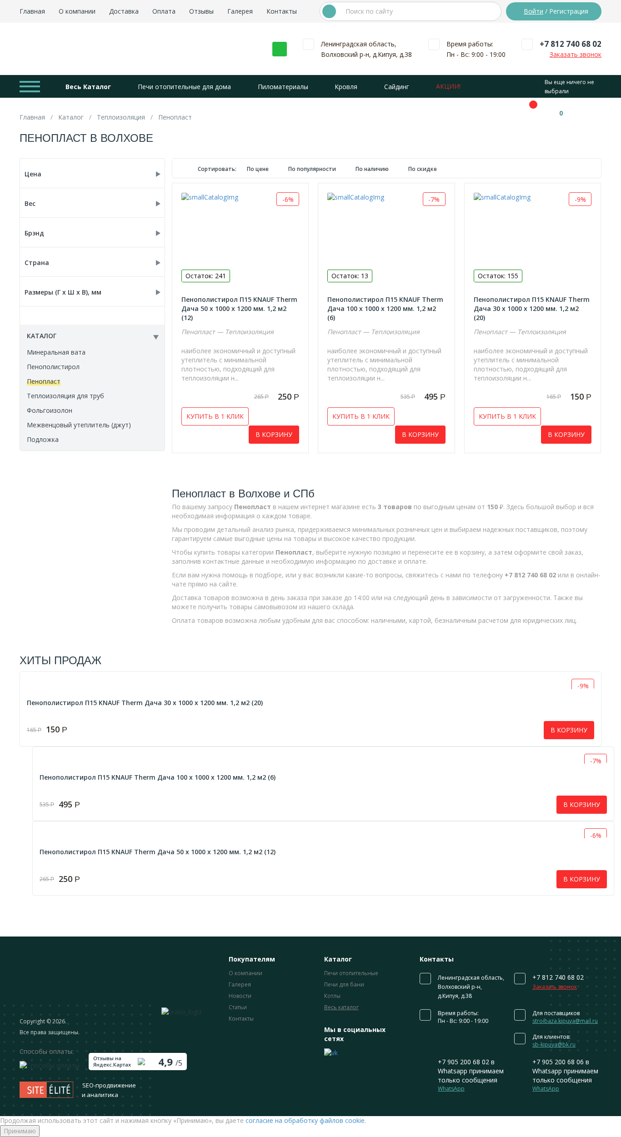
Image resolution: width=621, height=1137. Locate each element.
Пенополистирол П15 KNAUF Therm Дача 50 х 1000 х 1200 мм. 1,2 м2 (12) (239, 308)
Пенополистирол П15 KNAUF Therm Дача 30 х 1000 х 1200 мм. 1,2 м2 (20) (532, 308)
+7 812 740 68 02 (570, 44)
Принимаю (20, 1131)
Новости (240, 996)
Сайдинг (396, 86)
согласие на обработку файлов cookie (305, 1120)
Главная (32, 11)
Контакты (281, 11)
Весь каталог (341, 1007)
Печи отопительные (351, 973)
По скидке (422, 169)
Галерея (240, 11)
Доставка (124, 11)
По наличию (373, 169)
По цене (258, 169)
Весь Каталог (88, 86)
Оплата (163, 11)
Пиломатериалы (283, 86)
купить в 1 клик (215, 416)
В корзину (273, 434)
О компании (77, 11)
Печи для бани (344, 984)
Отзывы (201, 11)
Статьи (238, 1007)
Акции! (448, 86)
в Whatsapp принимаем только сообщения (471, 1074)
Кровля (346, 86)
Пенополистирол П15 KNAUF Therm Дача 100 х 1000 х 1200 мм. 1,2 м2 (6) (385, 308)
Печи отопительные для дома (184, 86)
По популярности (312, 169)
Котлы (332, 996)
